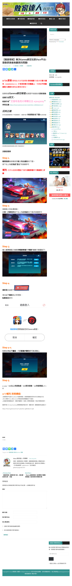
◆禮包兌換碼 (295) (57, 104)
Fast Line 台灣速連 (43, 573)
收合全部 (57, 97)
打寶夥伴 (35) (56, 137)
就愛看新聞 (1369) (56, 99)
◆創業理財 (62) (56, 114)
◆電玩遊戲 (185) (56, 112)
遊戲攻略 (29, 66)
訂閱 (51, 559)
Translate (61, 41)
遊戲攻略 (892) (56, 127)
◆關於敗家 (62, 19)
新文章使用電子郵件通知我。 (12, 530)
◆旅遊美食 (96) (56, 120)
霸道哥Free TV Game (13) (60, 133)
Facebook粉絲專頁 (55, 84)
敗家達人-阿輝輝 (19, 66)
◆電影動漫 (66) (56, 122)
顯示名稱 (4, 512)
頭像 (22, 452)
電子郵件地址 (6, 517)
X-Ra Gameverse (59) (59, 139)
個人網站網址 (6, 522)
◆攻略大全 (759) (56, 125)
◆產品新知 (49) (56, 118)
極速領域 (11, 452)
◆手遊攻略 (21, 19)
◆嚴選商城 (33, 23)
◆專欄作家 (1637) (56, 101)
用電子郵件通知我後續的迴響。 (12, 526)
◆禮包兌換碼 (10, 19)
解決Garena (17, 452)
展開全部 (51, 97)
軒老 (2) (55, 135)
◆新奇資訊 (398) (56, 116)
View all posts (32, 458)
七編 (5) (55, 131)
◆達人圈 (52, 19)
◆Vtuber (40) (55, 108)
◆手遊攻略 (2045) (56, 106)
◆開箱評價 (31, 19)
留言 (3, 489)
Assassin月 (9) (57, 129)
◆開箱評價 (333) (56, 110)
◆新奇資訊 (41, 19)
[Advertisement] (24, 422)
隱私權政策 (28, 573)
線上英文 (51, 176)
